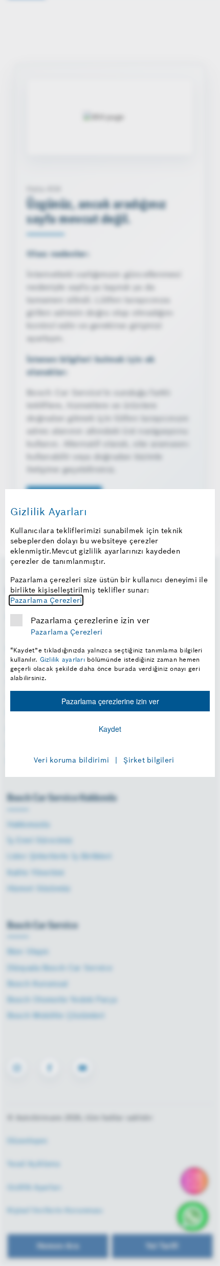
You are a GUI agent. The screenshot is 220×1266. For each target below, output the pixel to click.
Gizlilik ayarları (62, 659)
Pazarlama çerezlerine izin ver (90, 620)
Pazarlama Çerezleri (46, 600)
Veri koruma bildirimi (71, 760)
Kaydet (110, 729)
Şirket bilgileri (148, 760)
